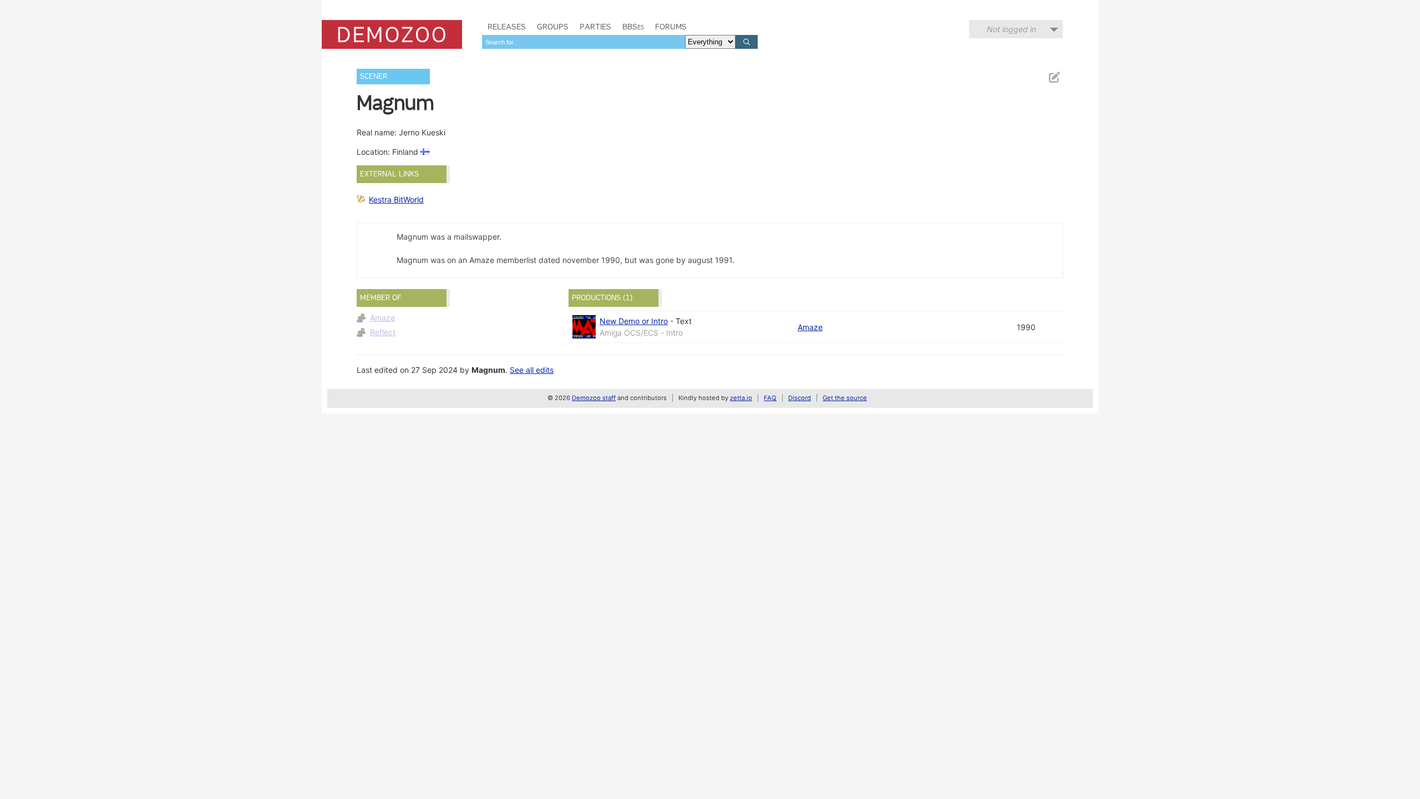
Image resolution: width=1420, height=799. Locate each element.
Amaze (382, 317)
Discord (799, 398)
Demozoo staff (594, 398)
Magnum (488, 370)
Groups (553, 27)
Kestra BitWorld (396, 199)
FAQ (770, 398)
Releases (507, 27)
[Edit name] (1053, 77)
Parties (595, 27)
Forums (671, 27)
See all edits (532, 370)
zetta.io (741, 398)
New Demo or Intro (634, 321)
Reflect (382, 332)
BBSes (633, 27)
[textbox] (583, 42)
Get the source (845, 398)
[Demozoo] (392, 34)
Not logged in (1011, 29)
